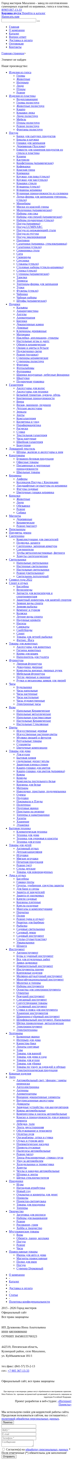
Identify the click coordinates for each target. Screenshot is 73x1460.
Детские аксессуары (29, 408)
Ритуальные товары (29, 741)
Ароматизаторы (26, 1093)
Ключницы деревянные (31, 331)
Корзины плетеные (28, 902)
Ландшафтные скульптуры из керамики (41, 485)
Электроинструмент (29, 1026)
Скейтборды (24, 630)
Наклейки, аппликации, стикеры (37, 337)
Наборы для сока (27, 213)
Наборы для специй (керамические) (39, 216)
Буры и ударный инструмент (34, 956)
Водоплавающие (27, 99)
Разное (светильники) (30, 573)
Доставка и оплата (21, 40)
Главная (14, 26)
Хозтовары (16, 1033)
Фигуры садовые (27, 489)
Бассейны (22, 586)
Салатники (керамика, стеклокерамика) (41, 243)
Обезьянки (23, 505)
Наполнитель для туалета (32, 657)
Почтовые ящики (27, 808)
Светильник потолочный (32, 576)
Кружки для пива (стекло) (33, 176)
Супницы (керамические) (32, 273)
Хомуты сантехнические (32, 556)
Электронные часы (28, 704)
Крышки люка (25, 112)
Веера (20, 401)
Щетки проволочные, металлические (40, 1023)
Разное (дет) (24, 865)
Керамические (25, 522)
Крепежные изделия (29, 972)
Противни (23, 240)
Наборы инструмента (30, 986)
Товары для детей (20, 845)
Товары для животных (23, 643)
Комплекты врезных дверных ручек (39, 670)
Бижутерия (23, 445)
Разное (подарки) (27, 354)
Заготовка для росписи (31, 1214)
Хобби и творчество (29, 1228)
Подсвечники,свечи (29, 351)
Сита (19, 253)
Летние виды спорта (29, 616)
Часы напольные (27, 690)
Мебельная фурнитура (30, 673)
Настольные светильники (32, 569)
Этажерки (22, 824)
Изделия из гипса (20, 72)
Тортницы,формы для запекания (37, 284)
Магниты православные (31, 1258)
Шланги (21, 945)
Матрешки (23, 334)
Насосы (21, 623)
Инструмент (17, 949)
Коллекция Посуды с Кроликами (37, 482)
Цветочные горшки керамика (35, 492)
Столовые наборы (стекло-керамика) (39, 267)
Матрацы (22, 788)
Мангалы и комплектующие (34, 908)
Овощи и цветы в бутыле (32, 347)
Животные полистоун (30, 106)
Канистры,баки (26, 1043)
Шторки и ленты (27, 1174)
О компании (17, 30)
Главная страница (12, 53)
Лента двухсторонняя (30, 1127)
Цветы (13, 727)
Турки (20, 287)
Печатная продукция (29, 861)
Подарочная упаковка (30, 381)
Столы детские (26, 868)
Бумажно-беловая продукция (35, 458)
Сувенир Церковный (29, 1268)
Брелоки (21, 321)
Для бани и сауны (27, 888)
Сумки (20, 431)
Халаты (21, 818)
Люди (20, 85)
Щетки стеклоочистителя (32, 1177)
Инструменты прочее (30, 969)
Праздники (16, 1181)
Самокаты (22, 626)
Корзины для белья (28, 784)
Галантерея (16, 384)
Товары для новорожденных (34, 872)
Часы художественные (30, 700)
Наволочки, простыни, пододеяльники (41, 791)
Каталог (14, 33)
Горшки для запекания (30, 142)
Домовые (22, 327)
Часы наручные (26, 438)
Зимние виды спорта (29, 603)
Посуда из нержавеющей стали (36, 230)
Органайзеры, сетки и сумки (34, 1137)
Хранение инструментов (32, 1013)
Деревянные (24, 519)
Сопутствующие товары (31, 1003)
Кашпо (20, 109)
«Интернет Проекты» (65, 1403)
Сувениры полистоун (30, 361)
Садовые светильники (30, 929)
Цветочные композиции (31, 747)
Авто (12, 1076)
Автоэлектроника (27, 1087)
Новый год (23, 1191)
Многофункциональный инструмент (40, 979)
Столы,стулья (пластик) (31, 939)
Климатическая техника (31, 831)
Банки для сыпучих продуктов (36, 136)
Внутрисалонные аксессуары (35, 1100)
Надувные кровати (28, 620)
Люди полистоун (27, 116)
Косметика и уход (27, 421)
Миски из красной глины (32, 206)
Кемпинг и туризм (28, 609)
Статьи (13, 1294)
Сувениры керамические (32, 357)
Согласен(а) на (37, 1449)
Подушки (22, 798)
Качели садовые (26, 898)
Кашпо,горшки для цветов (33, 767)
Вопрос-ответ (17, 36)
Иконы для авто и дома (31, 1255)
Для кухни (23, 754)
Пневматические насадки (32, 1144)
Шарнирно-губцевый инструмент (38, 1016)
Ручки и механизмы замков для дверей (41, 680)
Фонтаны (22, 364)
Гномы (20, 75)
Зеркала (21, 411)
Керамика (15, 475)
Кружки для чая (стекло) (32, 179)
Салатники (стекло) (29, 247)
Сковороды (23, 257)
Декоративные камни (30, 324)
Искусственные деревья (31, 730)
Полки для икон (26, 1261)
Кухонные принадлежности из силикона (42, 193)
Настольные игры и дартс (32, 341)
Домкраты (23, 1103)
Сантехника (16, 536)
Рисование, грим (27, 1224)
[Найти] (38, 21)
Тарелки (21, 277)
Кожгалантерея (26, 418)
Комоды (21, 777)
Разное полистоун (27, 126)
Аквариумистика (27, 310)
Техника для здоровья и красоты (37, 838)
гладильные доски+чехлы (32, 761)
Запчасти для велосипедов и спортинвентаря (34, 595)
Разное (20, 92)
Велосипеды (24, 589)
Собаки (21, 512)
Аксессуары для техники (32, 391)
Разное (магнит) (26, 525)
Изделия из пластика (22, 95)
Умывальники (25, 942)
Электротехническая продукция (36, 1070)
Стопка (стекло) (26, 270)
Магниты (15, 515)
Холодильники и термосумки (35, 1164)
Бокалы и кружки (27, 139)
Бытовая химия (26, 757)
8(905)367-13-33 (11, 9)
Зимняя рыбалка (26, 606)
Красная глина (25, 169)
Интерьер (22, 82)
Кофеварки (23, 166)
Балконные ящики (28, 1036)
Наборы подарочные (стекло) (35, 220)
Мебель (21, 119)
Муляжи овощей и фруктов (33, 737)
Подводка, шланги (28, 542)
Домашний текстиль (22, 448)
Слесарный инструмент (31, 999)
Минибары (23, 203)
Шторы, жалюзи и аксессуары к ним (39, 452)
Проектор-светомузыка (31, 1201)
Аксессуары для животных (33, 646)
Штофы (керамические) (31, 300)
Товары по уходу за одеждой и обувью (41, 1066)
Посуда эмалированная (31, 237)
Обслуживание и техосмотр (34, 1130)
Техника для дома (27, 835)
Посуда (13, 132)
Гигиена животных (28, 650)
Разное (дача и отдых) (30, 919)
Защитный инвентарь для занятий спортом (43, 599)
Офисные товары (27, 462)
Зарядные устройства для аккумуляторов (42, 1107)
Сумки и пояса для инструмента (37, 1009)
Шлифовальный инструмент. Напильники (43, 1019)
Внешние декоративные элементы (38, 1097)
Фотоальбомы (25, 368)
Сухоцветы (23, 744)
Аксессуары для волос (30, 388)
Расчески (22, 428)
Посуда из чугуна (27, 233)
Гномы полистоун (27, 102)
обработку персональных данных (46, 1449)
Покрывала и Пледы (29, 801)
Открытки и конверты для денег (37, 1194)
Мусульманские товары (24, 1231)
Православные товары (23, 1251)
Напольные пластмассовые (33, 717)
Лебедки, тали (25, 1124)
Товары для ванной (28, 1053)
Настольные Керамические (33, 720)
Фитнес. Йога (25, 640)
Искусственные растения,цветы (36, 734)
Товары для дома (20, 751)
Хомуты (21, 1167)
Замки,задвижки (26, 962)
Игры (20, 1184)
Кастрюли (22, 159)
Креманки (22, 173)
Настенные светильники (32, 566)
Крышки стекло (26, 183)
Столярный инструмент (31, 1006)
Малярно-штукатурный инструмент (39, 976)
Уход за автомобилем (29, 1160)
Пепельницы (17, 529)
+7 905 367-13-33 (18, 1370)
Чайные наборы (26, 297)
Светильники (17, 559)
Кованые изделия (20, 1073)
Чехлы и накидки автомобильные (38, 1171)
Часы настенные (26, 693)
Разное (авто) (24, 1154)
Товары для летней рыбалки (34, 636)
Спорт (20, 633)
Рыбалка (21, 925)
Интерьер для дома (28, 1040)
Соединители (25, 549)
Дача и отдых (17, 875)
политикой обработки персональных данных (30, 1418)
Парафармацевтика (28, 425)
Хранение (22, 821)
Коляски (21, 613)
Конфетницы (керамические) (35, 163)
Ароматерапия (25, 317)
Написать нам (10, 16)
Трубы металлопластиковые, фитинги (40, 552)
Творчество (16, 1211)
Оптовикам (16, 43)
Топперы (22, 1208)
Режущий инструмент (30, 996)
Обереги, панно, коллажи (32, 1238)
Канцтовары (17, 455)
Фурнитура (16, 660)
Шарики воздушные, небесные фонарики (42, 374)
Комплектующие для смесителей (37, 539)
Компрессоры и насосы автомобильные (41, 1113)
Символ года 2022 (20, 579)
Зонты (20, 415)
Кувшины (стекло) (28, 186)
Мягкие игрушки (27, 858)
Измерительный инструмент (34, 966)
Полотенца (23, 804)
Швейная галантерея (29, 441)
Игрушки (22, 855)
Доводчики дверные (29, 667)
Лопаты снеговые (27, 1046)
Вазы (12, 707)
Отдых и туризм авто (30, 1140)
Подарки (14, 304)
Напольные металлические (33, 714)
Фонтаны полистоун (29, 129)
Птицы (20, 89)
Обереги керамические (31, 344)
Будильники (24, 687)
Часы (12, 683)
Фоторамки (23, 371)
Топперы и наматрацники (33, 814)
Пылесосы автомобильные (33, 1150)
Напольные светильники (32, 562)
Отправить (9, 1456)
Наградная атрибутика (30, 1187)
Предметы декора (20, 532)
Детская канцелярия (29, 851)
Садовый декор (26, 932)
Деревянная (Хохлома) (30, 146)
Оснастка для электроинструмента (38, 989)
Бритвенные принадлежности (35, 398)
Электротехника (26, 1029)
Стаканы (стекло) (27, 263)
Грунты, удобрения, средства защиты (40, 885)
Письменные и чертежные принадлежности (33, 467)
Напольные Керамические (33, 710)
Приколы (22, 1197)
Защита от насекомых (30, 895)
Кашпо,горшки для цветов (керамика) (40, 771)
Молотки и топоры (28, 982)
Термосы (22, 280)
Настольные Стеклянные (32, 724)
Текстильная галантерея (31, 435)
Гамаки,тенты (25, 882)
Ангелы (21, 314)
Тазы (19, 1050)
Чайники (22, 294)
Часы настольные (27, 697)
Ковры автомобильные (31, 1110)
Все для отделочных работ (33, 959)
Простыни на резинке (30, 811)
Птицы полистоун (28, 122)
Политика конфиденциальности (29, 1301)
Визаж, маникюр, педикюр (33, 405)
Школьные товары (28, 472)
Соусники (22, 260)
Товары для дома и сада (31, 1056)
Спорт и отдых (18, 583)
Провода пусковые (28, 1147)
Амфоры (22, 478)
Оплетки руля (25, 1134)
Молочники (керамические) (34, 210)
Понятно (7, 1422)
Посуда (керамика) (28, 223)
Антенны (22, 1090)
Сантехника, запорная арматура (36, 546)
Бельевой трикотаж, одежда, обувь (38, 394)
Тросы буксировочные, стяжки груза (39, 1157)
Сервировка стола (27, 250)
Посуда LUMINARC (29, 226)
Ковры (20, 774)
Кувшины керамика (29, 190)
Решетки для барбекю (30, 922)
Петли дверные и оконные (33, 677)
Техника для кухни (28, 841)
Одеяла (21, 794)
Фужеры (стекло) (27, 290)
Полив (20, 915)
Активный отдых (27, 848)
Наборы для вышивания (31, 1218)
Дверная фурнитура (29, 663)
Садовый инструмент (30, 935)
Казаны (21, 156)
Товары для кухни (28, 1060)
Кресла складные (27, 905)
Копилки (14, 495)
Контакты (15, 47)
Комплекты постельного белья (35, 781)
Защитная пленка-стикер (32, 764)
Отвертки (22, 992)
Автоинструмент (27, 952)
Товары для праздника (30, 1204)
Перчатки (22, 912)
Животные (23, 79)
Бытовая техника (20, 828)
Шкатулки (23, 378)
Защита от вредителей (30, 892)
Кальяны (22, 307)
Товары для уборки (28, 1063)
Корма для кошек (27, 653)
